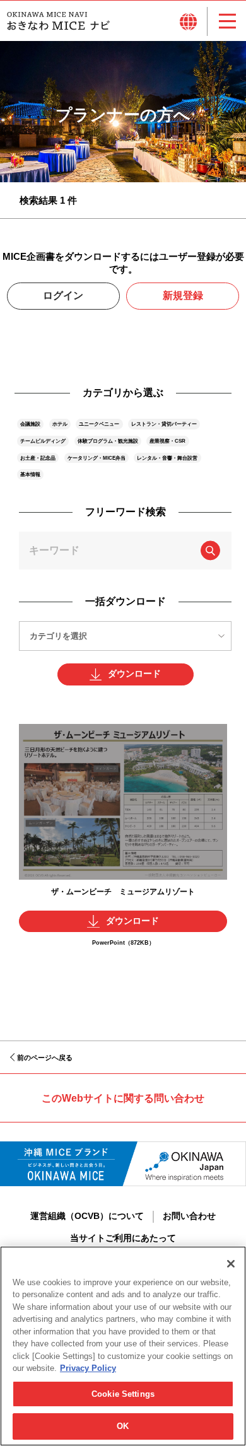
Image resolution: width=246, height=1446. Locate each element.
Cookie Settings (123, 1394)
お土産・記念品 (38, 458)
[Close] (231, 1264)
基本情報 (30, 474)
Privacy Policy (88, 1368)
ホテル (59, 424)
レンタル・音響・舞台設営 (167, 458)
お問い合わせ (189, 1216)
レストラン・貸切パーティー (164, 424)
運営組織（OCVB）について (87, 1216)
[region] (123, 1346)
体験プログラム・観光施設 (108, 441)
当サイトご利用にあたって (123, 1238)
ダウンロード (134, 674)
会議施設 (30, 424)
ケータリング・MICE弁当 (96, 458)
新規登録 (183, 295)
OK (123, 1426)
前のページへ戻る (45, 1057)
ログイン (63, 295)
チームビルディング (43, 441)
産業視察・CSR (167, 441)
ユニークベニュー (99, 424)
